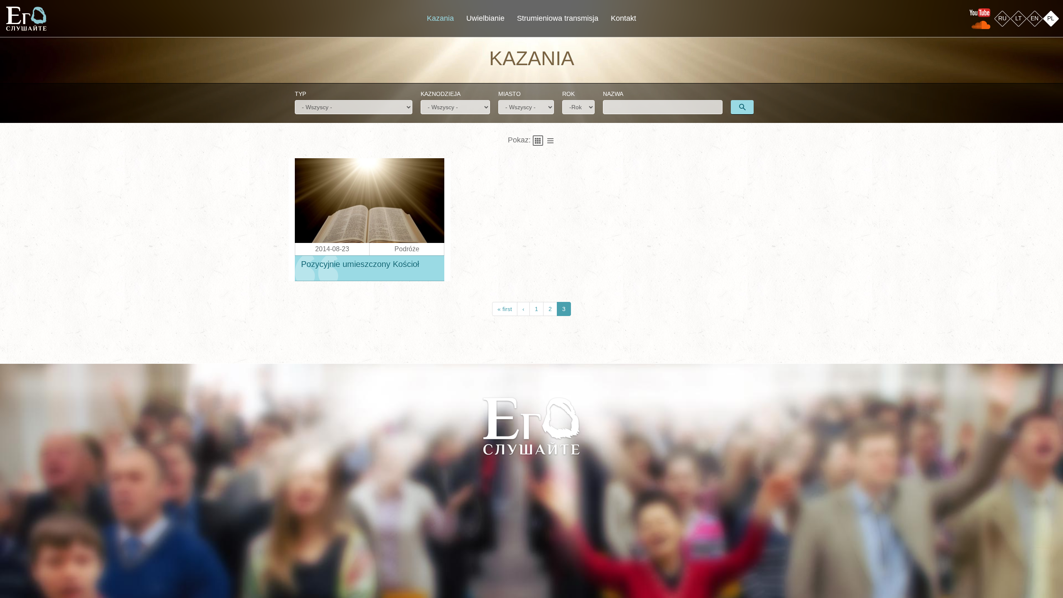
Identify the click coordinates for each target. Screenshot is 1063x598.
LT (1018, 18)
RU (1002, 18)
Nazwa (613, 94)
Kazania (440, 18)
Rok (568, 94)
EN (1035, 18)
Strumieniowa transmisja (557, 18)
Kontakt (623, 18)
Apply (742, 107)
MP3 (332, 235)
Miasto (509, 94)
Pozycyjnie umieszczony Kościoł (360, 264)
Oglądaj (375, 195)
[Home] (26, 19)
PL (1050, 18)
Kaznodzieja (440, 94)
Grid (538, 140)
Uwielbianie (485, 18)
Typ (300, 94)
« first (504, 309)
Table (550, 140)
